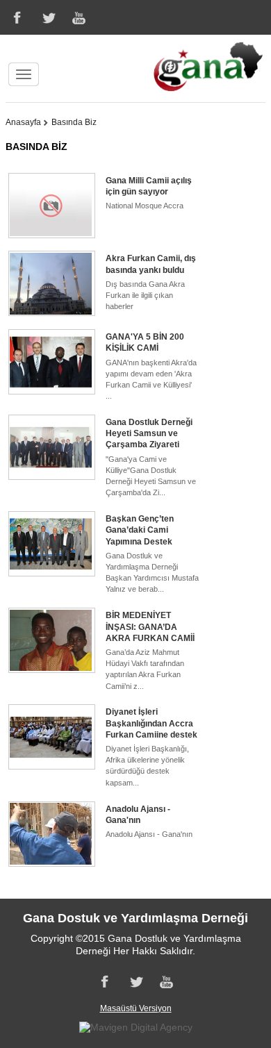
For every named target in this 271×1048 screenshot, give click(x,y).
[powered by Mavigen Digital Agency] (135, 1027)
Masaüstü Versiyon (136, 1008)
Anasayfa (23, 122)
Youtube (80, 17)
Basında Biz (74, 122)
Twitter (48, 17)
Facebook (16, 17)
